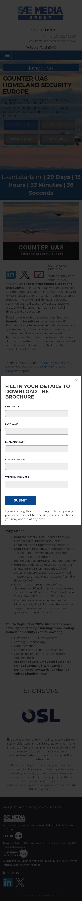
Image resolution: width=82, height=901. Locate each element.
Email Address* (14, 442)
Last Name (11, 424)
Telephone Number (17, 477)
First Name (12, 406)
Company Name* (15, 459)
